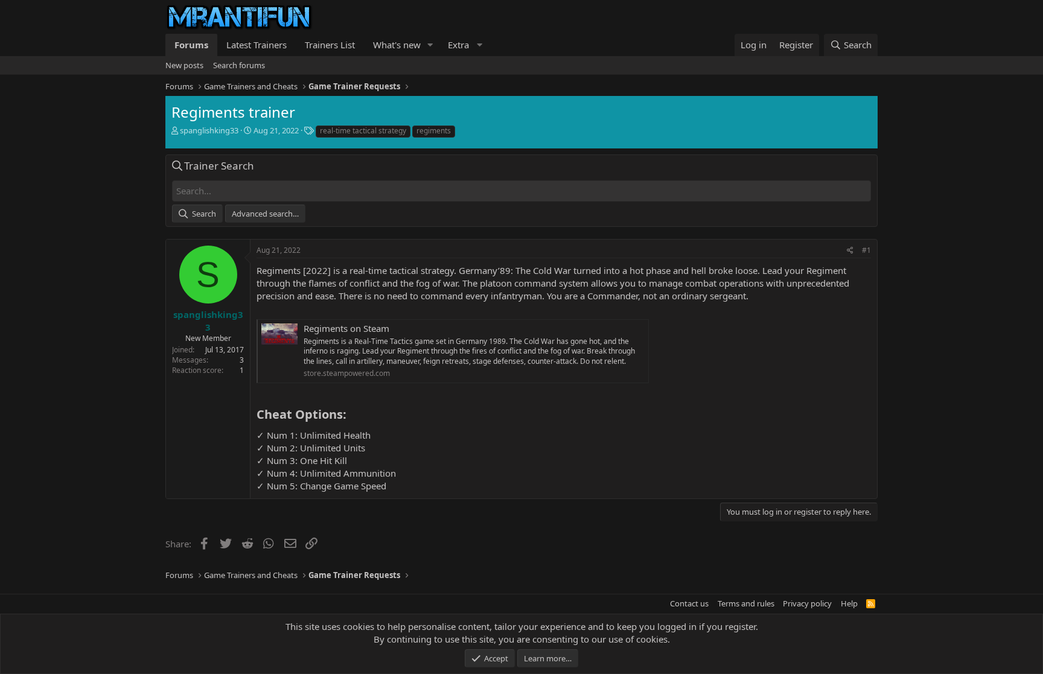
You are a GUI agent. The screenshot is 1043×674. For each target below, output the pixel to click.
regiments (433, 131)
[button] (430, 45)
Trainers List (330, 45)
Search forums (239, 65)
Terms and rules (746, 603)
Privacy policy (807, 603)
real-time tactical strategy (363, 131)
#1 (866, 250)
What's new (397, 45)
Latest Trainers (256, 45)
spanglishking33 (209, 130)
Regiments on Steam (346, 328)
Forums (191, 45)
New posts (184, 65)
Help (849, 603)
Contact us (689, 603)
